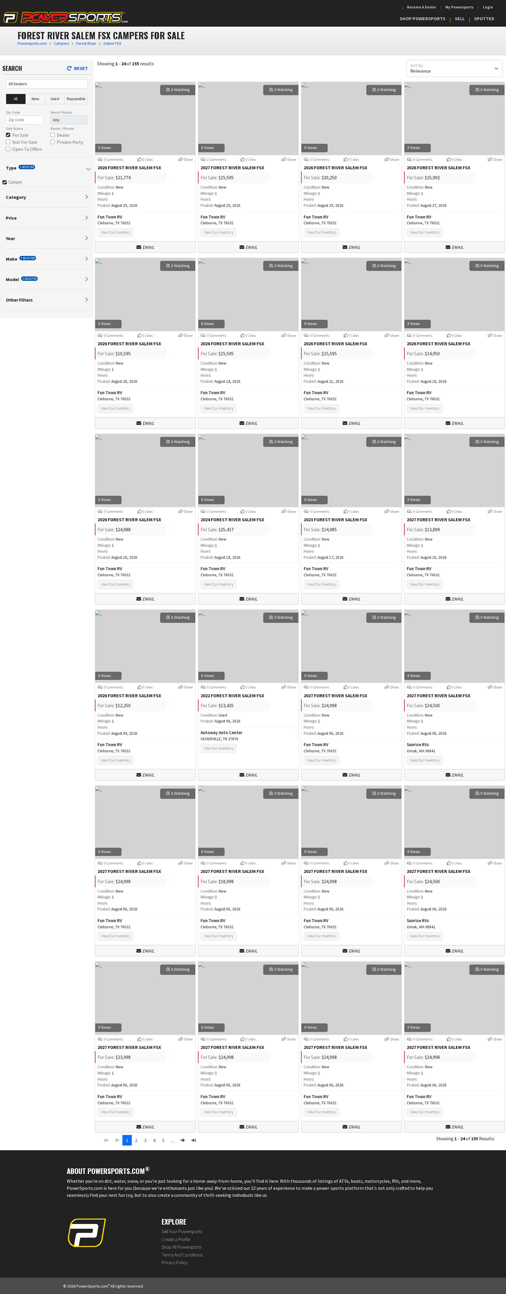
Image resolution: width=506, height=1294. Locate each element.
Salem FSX (112, 43)
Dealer (63, 135)
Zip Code (13, 112)
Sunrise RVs (418, 744)
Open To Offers (27, 149)
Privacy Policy (175, 1262)
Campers (61, 43)
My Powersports (459, 7)
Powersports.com (32, 43)
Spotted (484, 18)
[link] (182, 1140)
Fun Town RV (110, 217)
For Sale (20, 135)
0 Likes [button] (148, 159)
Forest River (86, 43)
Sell (460, 18)
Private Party (70, 142)
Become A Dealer (421, 7)
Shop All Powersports (181, 1247)
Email (148, 247)
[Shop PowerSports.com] (66, 17)
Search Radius (61, 112)
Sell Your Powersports (182, 1231)
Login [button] (488, 7)
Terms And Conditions (182, 1255)
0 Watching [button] (180, 89)
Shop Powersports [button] (422, 18)
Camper (15, 182)
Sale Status (14, 128)
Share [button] (188, 159)
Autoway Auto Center (221, 732)
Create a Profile (176, 1239)
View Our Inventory (115, 232)
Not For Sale (24, 142)
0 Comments (113, 159)
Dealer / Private (62, 128)
